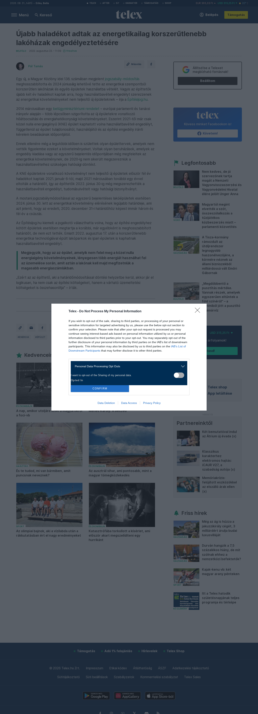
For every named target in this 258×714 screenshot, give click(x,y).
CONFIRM (100, 388)
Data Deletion (106, 403)
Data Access (129, 403)
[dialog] (129, 357)
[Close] (199, 311)
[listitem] (127, 366)
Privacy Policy (152, 403)
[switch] (179, 375)
